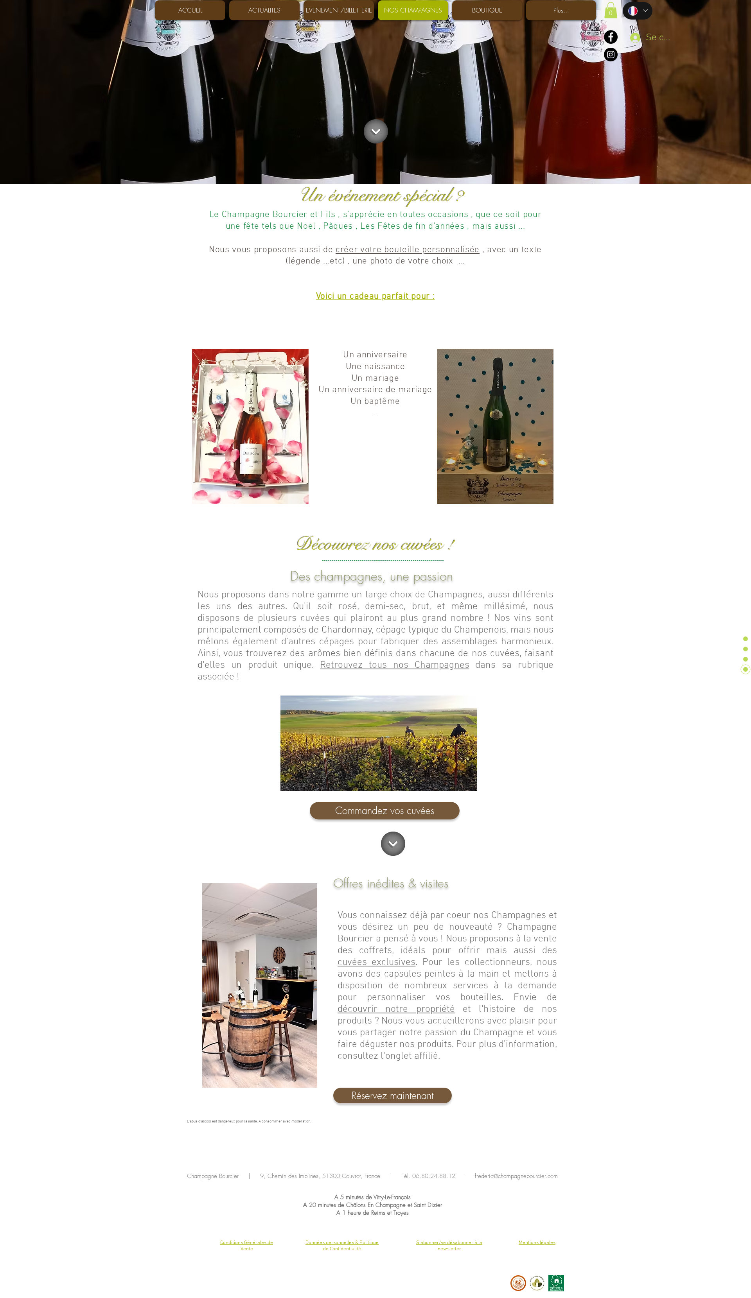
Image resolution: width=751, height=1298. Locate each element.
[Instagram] (611, 54)
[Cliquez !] (375, 131)
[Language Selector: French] (637, 11)
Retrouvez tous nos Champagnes (394, 665)
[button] (611, 10)
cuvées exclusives (376, 962)
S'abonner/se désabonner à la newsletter (449, 1246)
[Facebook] (611, 37)
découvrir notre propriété (396, 1009)
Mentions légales (537, 1243)
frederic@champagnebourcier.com (516, 1176)
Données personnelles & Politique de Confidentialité (342, 1246)
